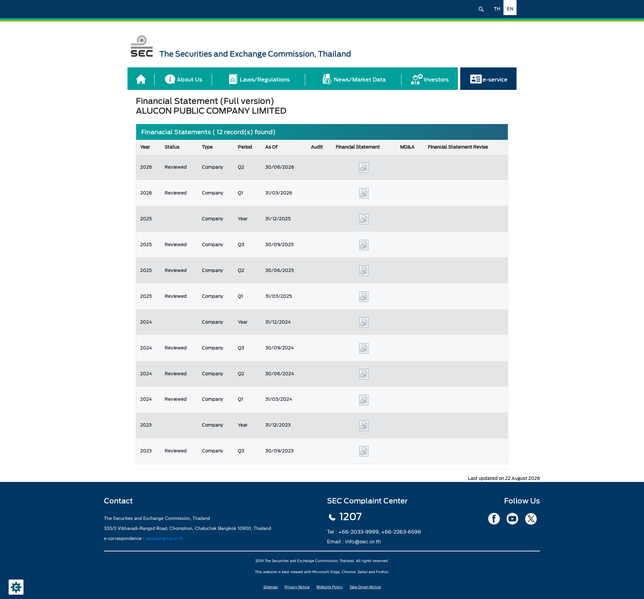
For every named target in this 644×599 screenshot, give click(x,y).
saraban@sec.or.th (164, 538)
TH (497, 9)
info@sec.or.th (363, 541)
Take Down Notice (365, 587)
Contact (118, 501)
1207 (350, 516)
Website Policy (329, 587)
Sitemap (270, 587)
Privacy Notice (297, 587)
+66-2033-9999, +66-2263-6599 (379, 531)
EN (510, 9)
